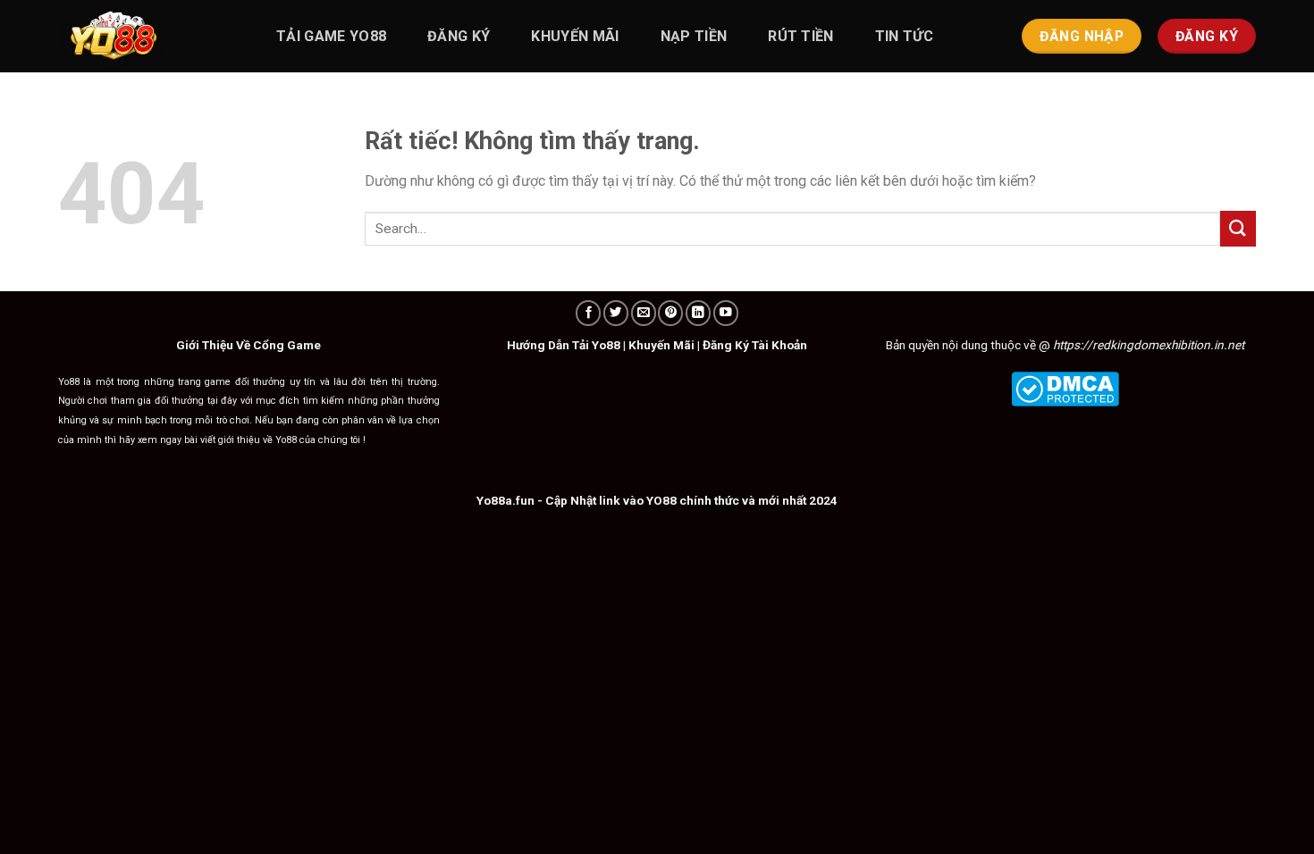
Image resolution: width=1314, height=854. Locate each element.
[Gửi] (1238, 228)
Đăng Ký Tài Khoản (755, 345)
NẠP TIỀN (694, 36)
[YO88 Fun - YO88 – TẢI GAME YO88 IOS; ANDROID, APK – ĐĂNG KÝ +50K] (147, 36)
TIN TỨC (904, 36)
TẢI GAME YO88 (331, 36)
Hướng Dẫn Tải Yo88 (563, 345)
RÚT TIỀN (801, 36)
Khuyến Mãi (661, 345)
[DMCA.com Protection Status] (1065, 388)
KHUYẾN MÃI (575, 36)
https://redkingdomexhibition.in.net (1148, 345)
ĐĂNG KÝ (458, 36)
